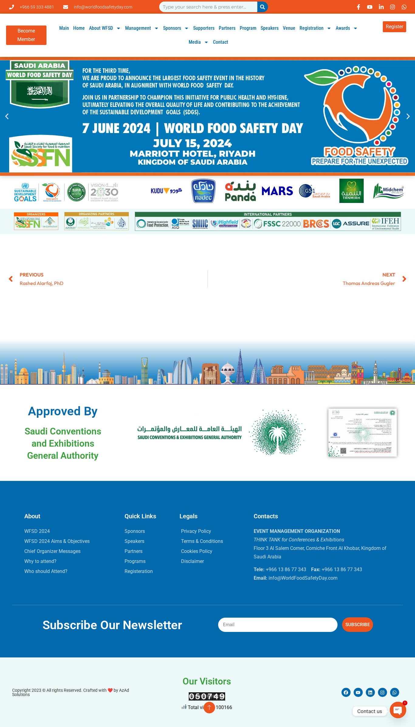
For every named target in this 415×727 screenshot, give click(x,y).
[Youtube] (358, 692)
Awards (343, 28)
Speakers (270, 28)
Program (248, 28)
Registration (312, 28)
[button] (7, 116)
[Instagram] (382, 692)
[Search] (262, 7)
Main (64, 28)
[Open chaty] (398, 711)
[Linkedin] (370, 692)
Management (138, 28)
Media (195, 42)
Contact (220, 42)
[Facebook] (346, 692)
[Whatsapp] (394, 692)
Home (79, 28)
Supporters (203, 28)
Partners (227, 28)
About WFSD (101, 28)
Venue (289, 28)
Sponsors (172, 28)
